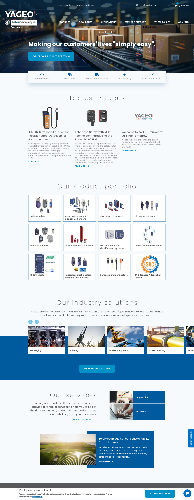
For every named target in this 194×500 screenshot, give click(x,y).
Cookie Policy (37, 497)
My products (183, 5)
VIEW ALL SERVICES (82, 419)
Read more (104, 461)
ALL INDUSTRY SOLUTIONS (97, 368)
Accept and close (159, 493)
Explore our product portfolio (51, 56)
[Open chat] (187, 493)
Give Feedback (191, 438)
